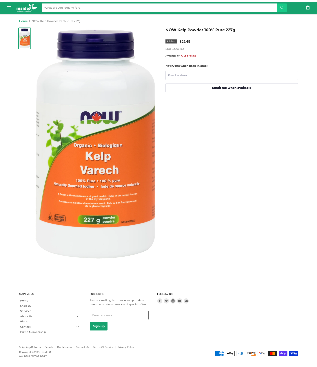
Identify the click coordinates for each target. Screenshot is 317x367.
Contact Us (82, 347)
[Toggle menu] (77, 316)
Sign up (99, 326)
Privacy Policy (126, 347)
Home (23, 21)
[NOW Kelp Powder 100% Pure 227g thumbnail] (24, 38)
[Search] (282, 7)
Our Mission (64, 347)
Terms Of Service (103, 347)
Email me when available (231, 88)
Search (49, 347)
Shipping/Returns (30, 347)
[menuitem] (51, 300)
